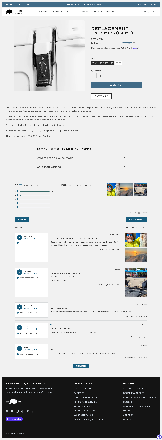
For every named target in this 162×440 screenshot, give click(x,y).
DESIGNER (97, 12)
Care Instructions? (49, 166)
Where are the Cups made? (56, 157)
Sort (126, 228)
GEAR (69, 12)
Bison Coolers (18, 433)
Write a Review (139, 220)
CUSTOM (110, 12)
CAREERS (128, 415)
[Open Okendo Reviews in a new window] (138, 213)
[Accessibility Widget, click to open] (159, 436)
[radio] (102, 63)
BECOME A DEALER (133, 393)
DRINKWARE (57, 12)
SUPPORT (79, 393)
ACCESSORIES (82, 12)
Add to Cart (116, 85)
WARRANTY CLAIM (84, 415)
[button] (34, 191)
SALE (120, 12)
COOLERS (43, 12)
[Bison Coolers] (14, 12)
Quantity (96, 70)
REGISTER (128, 402)
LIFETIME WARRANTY (85, 397)
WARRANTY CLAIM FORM (137, 406)
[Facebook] (7, 5)
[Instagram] (15, 5)
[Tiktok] (20, 5)
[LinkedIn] (28, 5)
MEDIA (126, 410)
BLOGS (153, 5)
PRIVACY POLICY (83, 406)
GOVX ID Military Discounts (88, 419)
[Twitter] (24, 5)
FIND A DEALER (82, 388)
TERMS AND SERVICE (85, 402)
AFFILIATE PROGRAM (134, 388)
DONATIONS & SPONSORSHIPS (139, 397)
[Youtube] (11, 5)
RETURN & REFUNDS (85, 410)
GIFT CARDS (143, 5)
